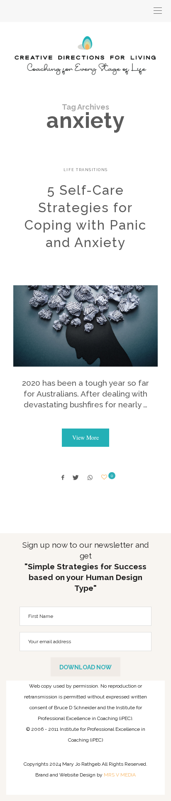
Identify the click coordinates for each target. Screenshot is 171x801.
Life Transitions (86, 170)
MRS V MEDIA (120, 775)
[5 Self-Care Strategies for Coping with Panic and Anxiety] (85, 326)
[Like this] (105, 477)
